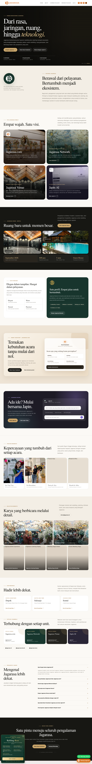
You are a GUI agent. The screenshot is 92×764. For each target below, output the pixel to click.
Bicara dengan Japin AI (40, 49)
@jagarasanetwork (20, 648)
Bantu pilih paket (58, 412)
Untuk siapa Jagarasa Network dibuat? (47, 683)
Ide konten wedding (49, 412)
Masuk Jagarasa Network (57, 313)
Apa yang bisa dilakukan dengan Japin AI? (48, 698)
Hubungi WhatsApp (53, 746)
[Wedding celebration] (83, 63)
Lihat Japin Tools (24, 420)
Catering (72, 356)
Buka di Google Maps (10, 608)
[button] (64, 417)
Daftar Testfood (13, 758)
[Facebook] (79, 3)
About (46, 3)
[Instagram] (84, 3)
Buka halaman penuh (29, 370)
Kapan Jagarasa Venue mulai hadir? (46, 693)
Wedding (52, 356)
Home (41, 3)
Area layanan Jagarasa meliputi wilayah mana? (49, 707)
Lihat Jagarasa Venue (64, 225)
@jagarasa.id (8, 648)
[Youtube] (86, 3)
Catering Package (55, 3)
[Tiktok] (81, 3)
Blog (74, 3)
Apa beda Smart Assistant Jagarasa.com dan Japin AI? (51, 702)
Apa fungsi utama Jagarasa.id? (45, 667)
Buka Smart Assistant (25, 49)
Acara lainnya (53, 362)
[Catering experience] (89, 63)
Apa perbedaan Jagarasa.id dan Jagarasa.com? (49, 678)
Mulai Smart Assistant (14, 370)
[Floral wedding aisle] (86, 63)
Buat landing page (67, 412)
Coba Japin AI (12, 420)
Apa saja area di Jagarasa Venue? (46, 688)
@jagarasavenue (33, 648)
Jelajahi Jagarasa (9, 49)
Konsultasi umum (71, 362)
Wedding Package (66, 3)
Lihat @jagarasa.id (65, 515)
